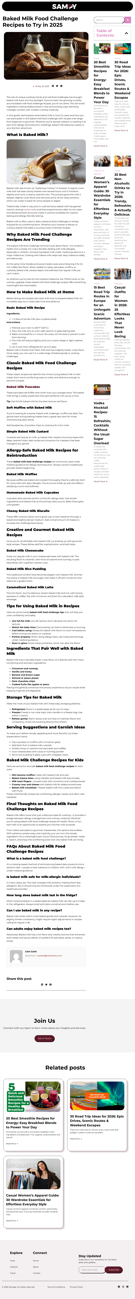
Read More (99, 146)
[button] (83, 5)
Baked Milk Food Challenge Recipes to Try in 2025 (40, 21)
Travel (12, 1273)
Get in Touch (44, 1038)
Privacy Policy (76, 1287)
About (36, 1267)
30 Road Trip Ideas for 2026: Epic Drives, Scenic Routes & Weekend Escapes (122, 80)
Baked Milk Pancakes (23, 387)
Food (12, 1261)
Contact (36, 1273)
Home (36, 1261)
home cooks (30, 209)
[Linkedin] (127, 1287)
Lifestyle (14, 1267)
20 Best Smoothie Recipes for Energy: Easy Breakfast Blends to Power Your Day (31, 1122)
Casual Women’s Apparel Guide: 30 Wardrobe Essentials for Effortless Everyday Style (32, 1199)
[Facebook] (119, 1287)
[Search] (127, 20)
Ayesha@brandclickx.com (50, 955)
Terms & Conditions (56, 1287)
